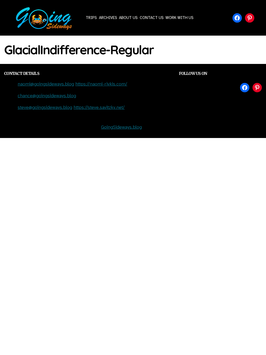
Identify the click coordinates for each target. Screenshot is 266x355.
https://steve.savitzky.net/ (99, 107)
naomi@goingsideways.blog (46, 84)
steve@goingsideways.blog (45, 107)
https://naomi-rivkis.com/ (101, 84)
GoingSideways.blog (121, 127)
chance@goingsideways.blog (47, 96)
